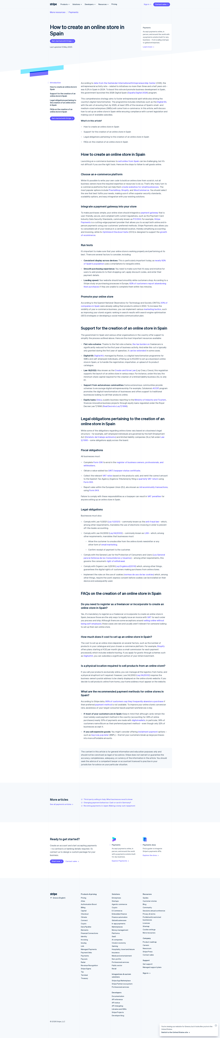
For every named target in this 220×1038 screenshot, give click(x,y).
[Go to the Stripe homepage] (52, 894)
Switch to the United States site (174, 1032)
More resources (57, 12)
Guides (145, 898)
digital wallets (138, 720)
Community (147, 907)
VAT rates (107, 475)
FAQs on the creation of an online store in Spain (61, 110)
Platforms (116, 933)
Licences (146, 923)
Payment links (86, 952)
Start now (56, 861)
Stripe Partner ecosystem (122, 984)
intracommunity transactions (153, 487)
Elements (84, 930)
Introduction (55, 82)
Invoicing (84, 939)
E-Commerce (117, 910)
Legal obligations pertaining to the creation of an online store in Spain (63, 102)
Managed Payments (89, 949)
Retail (114, 968)
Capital (83, 910)
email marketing (109, 544)
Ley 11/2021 (114, 521)
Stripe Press (148, 951)
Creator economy (119, 943)
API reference (117, 999)
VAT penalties (154, 496)
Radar (83, 962)
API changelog (117, 1006)
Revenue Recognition (89, 965)
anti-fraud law (152, 521)
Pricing (114, 4)
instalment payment (148, 731)
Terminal (84, 975)
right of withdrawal (116, 561)
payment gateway (149, 212)
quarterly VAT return (148, 478)
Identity (84, 936)
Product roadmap (150, 942)
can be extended (137, 350)
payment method (103, 704)
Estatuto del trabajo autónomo (101, 437)
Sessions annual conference (154, 910)
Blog (144, 904)
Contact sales (161, 4)
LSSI (147, 533)
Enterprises (116, 898)
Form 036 (98, 462)
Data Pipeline (86, 927)
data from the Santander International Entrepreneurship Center (125, 83)
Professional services (120, 962)
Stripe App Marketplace (121, 980)
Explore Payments (119, 861)
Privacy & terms (149, 914)
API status (116, 1002)
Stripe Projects (118, 1012)
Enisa (99, 399)
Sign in (146, 4)
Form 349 (94, 490)
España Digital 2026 (138, 92)
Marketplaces (117, 927)
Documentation (118, 996)
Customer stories (150, 901)
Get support (148, 964)
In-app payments (118, 923)
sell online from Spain (128, 161)
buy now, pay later (100, 735)
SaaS (114, 936)
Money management (120, 930)
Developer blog (118, 1015)
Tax (82, 972)
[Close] (215, 1026)
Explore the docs (150, 855)
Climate (84, 917)
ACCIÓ (156, 388)
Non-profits (116, 959)
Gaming (115, 946)
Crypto (83, 923)
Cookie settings (149, 929)
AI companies (117, 939)
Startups (115, 901)
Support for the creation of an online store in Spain (63, 94)
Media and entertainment (122, 956)
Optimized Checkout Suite (115, 232)
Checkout (85, 914)
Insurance (116, 952)
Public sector (117, 965)
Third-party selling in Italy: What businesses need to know (108, 799)
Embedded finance (119, 914)
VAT (149, 617)
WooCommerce (141, 190)
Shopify (125, 190)
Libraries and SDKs (119, 1009)
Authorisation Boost (89, 904)
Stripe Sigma (86, 968)
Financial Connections (89, 933)
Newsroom (147, 948)
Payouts (84, 959)
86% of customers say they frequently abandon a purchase (134, 701)
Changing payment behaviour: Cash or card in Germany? (107, 802)
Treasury (84, 978)
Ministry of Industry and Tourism (150, 399)
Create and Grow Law (125, 370)
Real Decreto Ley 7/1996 (115, 406)
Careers (146, 945)
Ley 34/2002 (116, 533)
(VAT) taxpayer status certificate (124, 470)
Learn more (147, 47)
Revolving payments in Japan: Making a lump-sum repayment (109, 806)
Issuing (83, 943)
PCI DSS (137, 219)
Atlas (83, 901)
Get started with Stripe (62, 41)
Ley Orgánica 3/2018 (126, 566)
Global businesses (119, 920)
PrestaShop (114, 190)
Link (82, 946)
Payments (73, 12)
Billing (83, 907)
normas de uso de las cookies (139, 574)
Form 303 (88, 482)
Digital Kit (161, 101)
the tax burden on (141, 344)
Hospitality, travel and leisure (123, 949)
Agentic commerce (119, 904)
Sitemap (146, 926)
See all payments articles (60, 804)
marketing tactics (152, 309)
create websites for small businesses (140, 187)
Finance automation (120, 917)
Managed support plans (152, 967)
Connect (84, 920)
